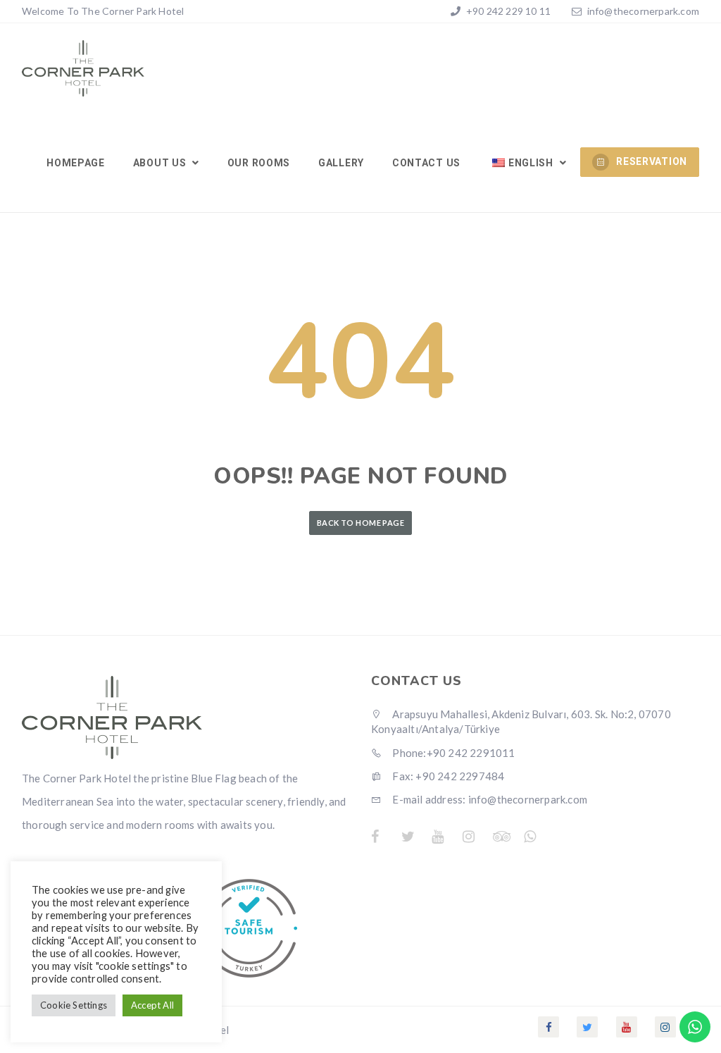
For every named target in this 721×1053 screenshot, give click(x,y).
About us (161, 162)
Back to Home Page (360, 522)
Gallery (341, 162)
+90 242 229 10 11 (507, 11)
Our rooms (258, 162)
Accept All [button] (152, 1005)
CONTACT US (426, 162)
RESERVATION (651, 161)
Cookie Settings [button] (73, 1005)
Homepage (75, 162)
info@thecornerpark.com (643, 11)
